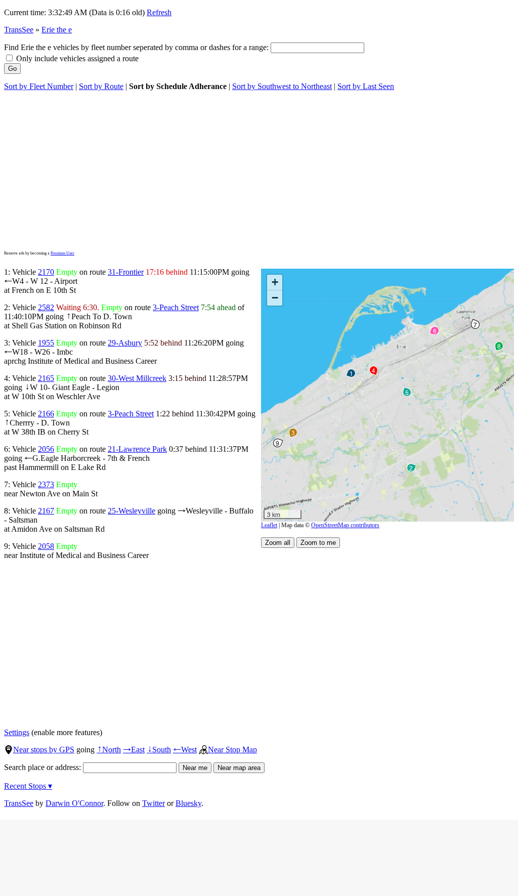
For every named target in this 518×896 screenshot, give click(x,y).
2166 (46, 413)
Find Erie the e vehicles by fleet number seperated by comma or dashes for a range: (137, 47)
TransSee (18, 29)
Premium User (62, 253)
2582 (46, 307)
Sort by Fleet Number (38, 86)
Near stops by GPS (43, 749)
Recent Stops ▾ (28, 786)
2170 (46, 272)
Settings (16, 732)
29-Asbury (125, 342)
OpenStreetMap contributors (345, 525)
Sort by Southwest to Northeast (282, 86)
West (185, 749)
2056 (46, 449)
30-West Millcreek (137, 378)
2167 (46, 510)
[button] (351, 372)
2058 (46, 546)
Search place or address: (43, 767)
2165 (46, 378)
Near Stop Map (232, 749)
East (134, 749)
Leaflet (269, 525)
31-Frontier (126, 272)
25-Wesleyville (131, 510)
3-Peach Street (176, 307)
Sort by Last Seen (365, 86)
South (159, 749)
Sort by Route (101, 86)
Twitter (153, 803)
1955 (46, 342)
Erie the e (56, 29)
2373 (46, 484)
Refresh (159, 12)
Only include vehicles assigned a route (76, 58)
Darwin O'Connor (74, 803)
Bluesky (188, 803)
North (109, 749)
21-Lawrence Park (137, 449)
